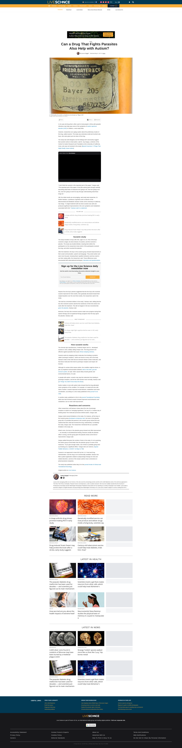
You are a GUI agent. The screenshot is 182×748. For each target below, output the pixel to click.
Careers (13, 738)
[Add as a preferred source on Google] (91, 725)
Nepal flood (68, 9)
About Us (95, 732)
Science (75, 6)
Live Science (72, 470)
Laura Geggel (85, 53)
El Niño (108, 9)
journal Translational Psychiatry (91, 397)
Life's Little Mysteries (50, 703)
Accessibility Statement (18, 732)
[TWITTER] (61, 478)
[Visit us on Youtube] (103, 2)
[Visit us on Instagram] (101, 2)
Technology (97, 6)
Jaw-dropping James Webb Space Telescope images (94, 703)
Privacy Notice (63, 282)
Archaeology (62, 6)
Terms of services (77, 281)
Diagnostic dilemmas (50, 707)
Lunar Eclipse (79, 9)
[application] (79, 167)
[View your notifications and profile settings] (129, 2)
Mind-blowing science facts (125, 709)
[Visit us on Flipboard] (106, 2)
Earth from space (49, 705)
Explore (104, 6)
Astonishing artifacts (50, 709)
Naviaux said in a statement (79, 208)
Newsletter (98, 119)
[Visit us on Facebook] (96, 2)
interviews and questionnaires (91, 260)
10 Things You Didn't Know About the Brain (71, 381)
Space (90, 6)
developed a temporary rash (77, 418)
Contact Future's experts (60, 732)
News (104, 53)
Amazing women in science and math (90, 705)
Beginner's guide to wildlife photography (128, 705)
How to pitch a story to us (102, 738)
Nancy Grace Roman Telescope (95, 9)
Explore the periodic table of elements (90, 707)
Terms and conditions (141, 732)
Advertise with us (98, 735)
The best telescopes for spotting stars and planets (130, 707)
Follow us (90, 119)
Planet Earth (83, 6)
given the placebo (63, 308)
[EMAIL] (64, 478)
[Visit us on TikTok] (108, 2)
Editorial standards (58, 738)
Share (62, 119)
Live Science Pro (119, 9)
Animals (54, 6)
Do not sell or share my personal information (150, 738)
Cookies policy (56, 735)
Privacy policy (15, 735)
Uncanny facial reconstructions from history (92, 709)
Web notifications (140, 735)
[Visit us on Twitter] (98, 2)
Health (69, 6)
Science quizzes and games (125, 703)
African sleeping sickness (87, 352)
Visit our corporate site (118, 720)
